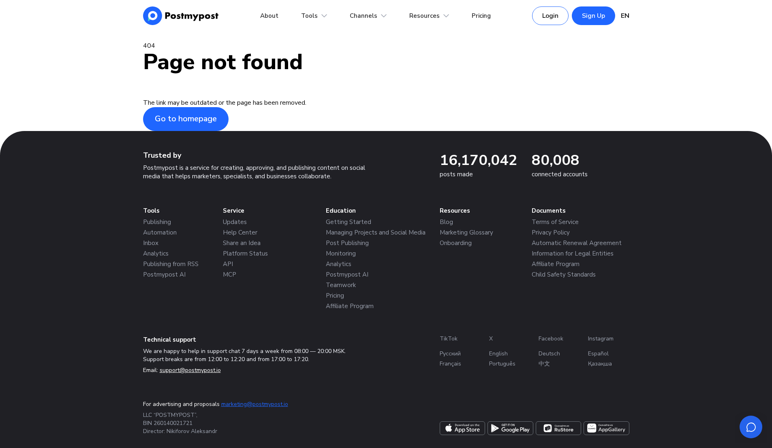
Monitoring (341, 253)
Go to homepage (186, 118)
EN (625, 15)
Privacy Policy (551, 232)
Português (502, 364)
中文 (544, 364)
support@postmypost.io (190, 370)
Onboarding (456, 243)
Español (598, 353)
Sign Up (593, 15)
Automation (160, 232)
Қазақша (600, 364)
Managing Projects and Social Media (376, 232)
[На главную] (181, 15)
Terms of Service (555, 222)
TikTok (449, 338)
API (228, 264)
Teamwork (341, 285)
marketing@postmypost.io (254, 404)
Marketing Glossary (466, 232)
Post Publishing (347, 243)
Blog (446, 222)
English (498, 353)
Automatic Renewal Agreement (577, 243)
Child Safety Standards (564, 274)
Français (450, 364)
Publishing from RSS (171, 264)
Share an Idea (242, 243)
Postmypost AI (164, 274)
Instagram (601, 338)
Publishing (157, 222)
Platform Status (245, 253)
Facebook (551, 338)
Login (550, 15)
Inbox (150, 243)
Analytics (156, 253)
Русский (450, 353)
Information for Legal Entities (573, 253)
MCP (229, 274)
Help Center (240, 232)
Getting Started (348, 222)
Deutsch (549, 353)
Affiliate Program (350, 306)
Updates (235, 222)
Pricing (481, 16)
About (269, 16)
